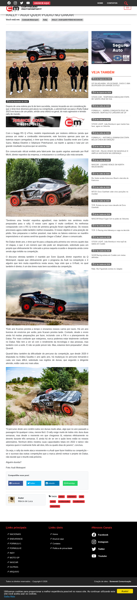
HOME (100, 3)
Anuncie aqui (58, 539)
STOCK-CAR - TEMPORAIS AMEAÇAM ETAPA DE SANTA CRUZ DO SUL (110, 98)
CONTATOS (112, 3)
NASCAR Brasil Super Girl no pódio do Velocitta (110, 219)
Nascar (13, 562)
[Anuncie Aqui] (47, 121)
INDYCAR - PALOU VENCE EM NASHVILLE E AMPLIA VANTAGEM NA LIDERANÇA (110, 152)
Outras (13, 567)
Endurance (16, 539)
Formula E (15, 548)
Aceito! (124, 591)
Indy (12, 553)
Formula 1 (15, 543)
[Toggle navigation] (127, 7)
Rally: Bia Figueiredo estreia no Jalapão (107, 269)
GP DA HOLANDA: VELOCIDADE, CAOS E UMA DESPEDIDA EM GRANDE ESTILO (111, 84)
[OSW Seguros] (111, 47)
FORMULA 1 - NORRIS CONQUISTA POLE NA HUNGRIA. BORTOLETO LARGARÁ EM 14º (110, 112)
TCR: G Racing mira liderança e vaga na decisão (110, 230)
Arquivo (14, 572)
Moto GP (14, 557)
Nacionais (15, 534)
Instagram (99, 542)
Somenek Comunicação (120, 581)
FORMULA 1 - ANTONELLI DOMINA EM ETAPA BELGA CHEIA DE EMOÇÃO (110, 139)
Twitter (99, 549)
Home (55, 534)
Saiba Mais (9, 596)
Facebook (99, 535)
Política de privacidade (62, 548)
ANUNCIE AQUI (41, 3)
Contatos (56, 543)
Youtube (99, 556)
